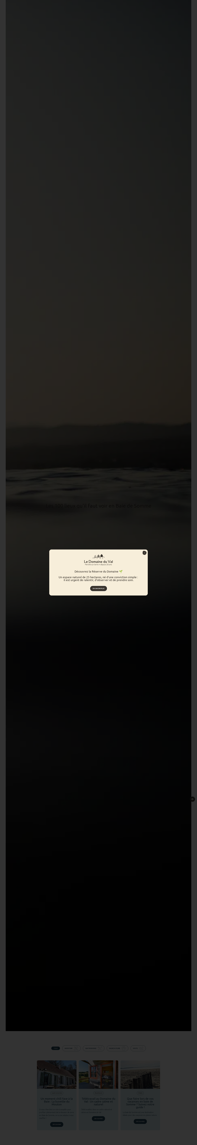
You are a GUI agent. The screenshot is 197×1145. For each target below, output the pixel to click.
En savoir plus (98, 588)
